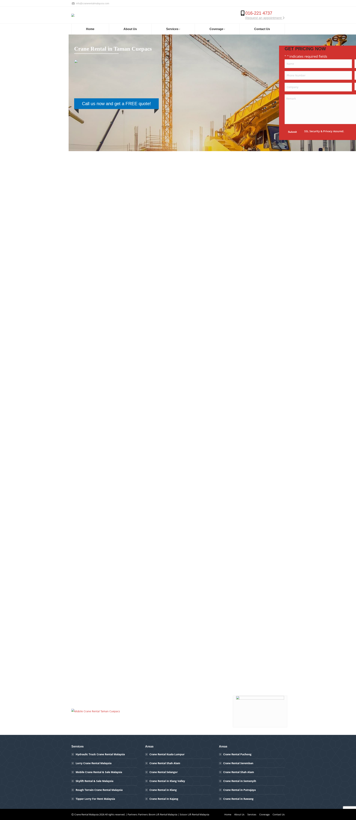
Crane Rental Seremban (238, 763)
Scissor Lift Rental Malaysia (194, 814)
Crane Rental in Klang (163, 790)
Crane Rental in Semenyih (239, 781)
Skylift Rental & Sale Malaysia (94, 781)
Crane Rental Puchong (237, 754)
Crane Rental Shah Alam (164, 763)
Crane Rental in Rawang (238, 799)
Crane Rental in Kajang (163, 799)
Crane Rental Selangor (163, 772)
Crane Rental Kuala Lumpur (166, 754)
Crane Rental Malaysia (86, 814)
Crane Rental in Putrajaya (239, 790)
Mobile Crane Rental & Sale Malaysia (99, 772)
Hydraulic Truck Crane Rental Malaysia (100, 754)
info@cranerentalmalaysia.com (92, 3)
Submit (292, 131)
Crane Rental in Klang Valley (167, 781)
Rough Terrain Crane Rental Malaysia (99, 790)
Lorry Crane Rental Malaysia (93, 763)
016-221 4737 (258, 13)
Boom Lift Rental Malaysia (163, 814)
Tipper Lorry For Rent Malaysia (95, 799)
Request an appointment (264, 18)
